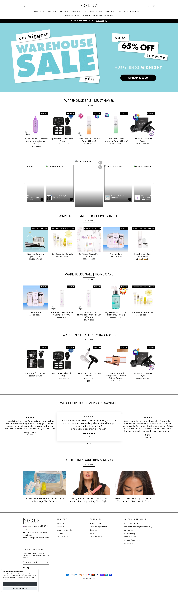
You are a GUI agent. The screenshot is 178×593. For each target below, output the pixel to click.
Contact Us (128, 530)
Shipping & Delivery (131, 523)
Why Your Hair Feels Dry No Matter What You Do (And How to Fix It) (133, 500)
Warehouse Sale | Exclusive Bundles (124, 12)
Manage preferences (20, 588)
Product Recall (96, 537)
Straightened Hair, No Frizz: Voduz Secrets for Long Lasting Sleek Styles (89, 500)
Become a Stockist (64, 530)
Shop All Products (103, 15)
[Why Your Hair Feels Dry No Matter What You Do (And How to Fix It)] (133, 483)
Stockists (60, 527)
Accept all (20, 584)
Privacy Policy (129, 543)
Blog (92, 533)
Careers (60, 533)
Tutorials (93, 530)
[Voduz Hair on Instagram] (24, 568)
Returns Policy (129, 533)
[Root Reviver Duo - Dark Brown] (147, 259)
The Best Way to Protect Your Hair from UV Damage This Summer (44, 500)
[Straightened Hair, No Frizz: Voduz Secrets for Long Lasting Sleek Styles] (89, 483)
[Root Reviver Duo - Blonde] (140, 259)
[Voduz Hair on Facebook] (28, 568)
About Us (60, 523)
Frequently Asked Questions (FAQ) (137, 527)
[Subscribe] (48, 562)
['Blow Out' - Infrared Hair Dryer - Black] (88, 381)
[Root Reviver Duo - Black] (137, 259)
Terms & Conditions (131, 540)
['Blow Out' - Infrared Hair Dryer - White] (90, 381)
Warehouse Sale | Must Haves (86, 12)
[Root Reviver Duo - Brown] (145, 259)
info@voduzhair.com (39, 537)
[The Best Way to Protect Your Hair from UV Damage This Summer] (44, 483)
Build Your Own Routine (77, 15)
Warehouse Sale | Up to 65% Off (51, 12)
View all (89, 105)
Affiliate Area (62, 537)
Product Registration (98, 527)
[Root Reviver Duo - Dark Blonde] (142, 259)
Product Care (95, 523)
